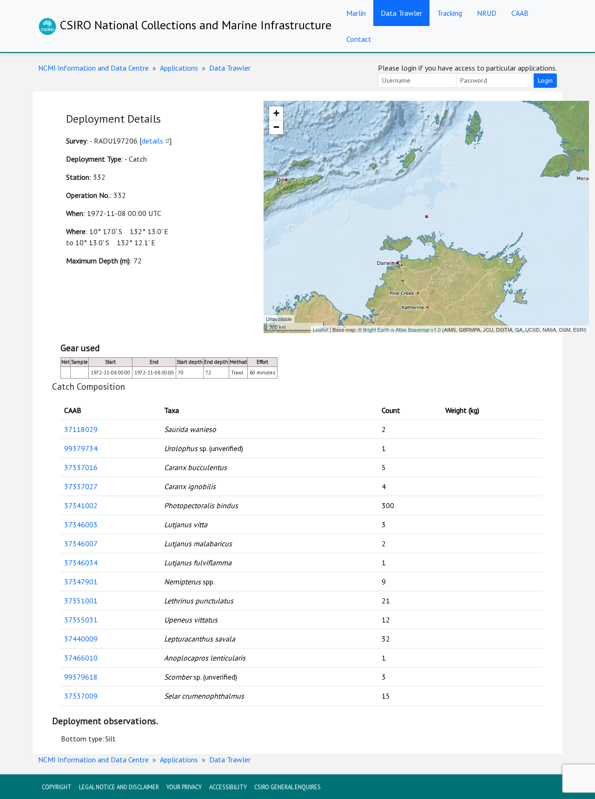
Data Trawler (401, 13)
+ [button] (276, 113)
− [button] (276, 127)
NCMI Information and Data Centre (93, 67)
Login (545, 80)
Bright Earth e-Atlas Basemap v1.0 (402, 329)
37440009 (81, 638)
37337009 (81, 696)
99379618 (81, 676)
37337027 (81, 486)
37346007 (81, 543)
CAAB (520, 13)
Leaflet (320, 329)
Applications (179, 67)
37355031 (81, 619)
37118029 (81, 429)
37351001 (81, 600)
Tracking (449, 13)
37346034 (81, 562)
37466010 (81, 657)
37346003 (81, 524)
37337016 (81, 467)
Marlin (356, 13)
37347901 (81, 581)
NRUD (486, 13)
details (152, 140)
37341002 (81, 505)
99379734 (81, 448)
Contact (358, 39)
